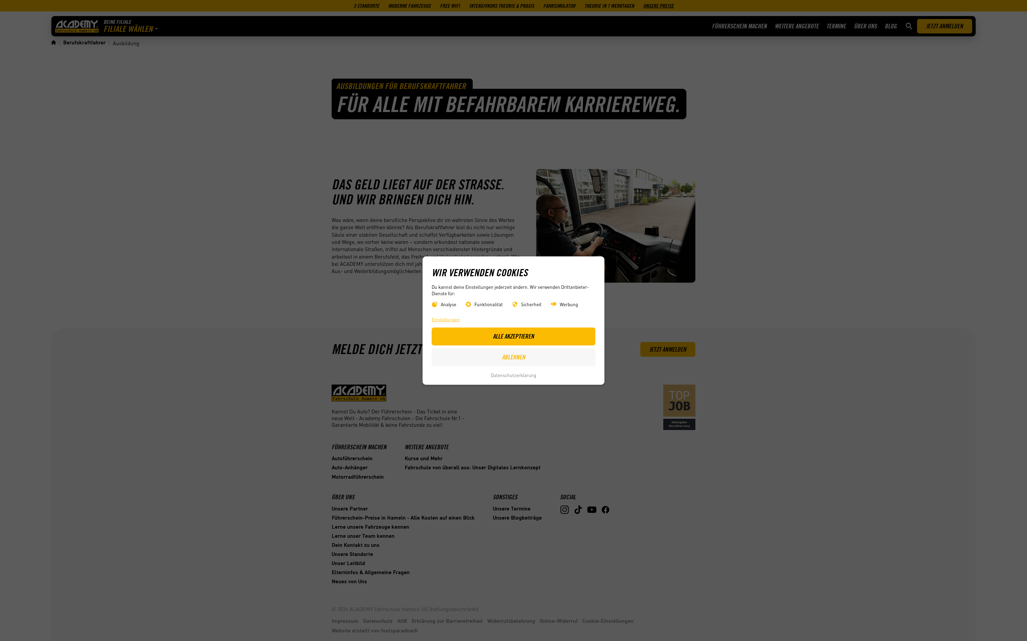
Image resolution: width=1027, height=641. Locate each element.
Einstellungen (446, 320)
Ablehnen (513, 357)
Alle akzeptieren (513, 336)
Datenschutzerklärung (513, 375)
